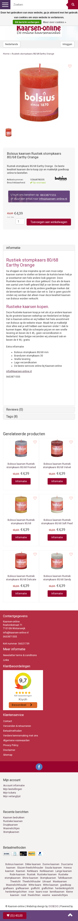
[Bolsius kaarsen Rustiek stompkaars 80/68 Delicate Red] (21, 560)
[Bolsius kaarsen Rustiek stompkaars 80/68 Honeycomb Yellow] (21, 504)
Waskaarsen (60, 881)
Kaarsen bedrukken (13, 817)
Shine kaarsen (30, 878)
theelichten (34, 895)
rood (23, 895)
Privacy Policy (10, 745)
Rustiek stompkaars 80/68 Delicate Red (21, 579)
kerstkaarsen (57, 891)
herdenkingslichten (16, 891)
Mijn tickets (9, 792)
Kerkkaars (32, 871)
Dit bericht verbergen (27, 22)
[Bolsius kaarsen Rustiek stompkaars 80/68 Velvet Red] (57, 448)
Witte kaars (35, 885)
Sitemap (7, 754)
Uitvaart (46, 881)
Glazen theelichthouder (30, 867)
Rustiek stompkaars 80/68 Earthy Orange (33, 54)
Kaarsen (20, 871)
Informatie (21, 481)
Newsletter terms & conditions (20, 655)
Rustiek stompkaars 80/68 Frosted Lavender (21, 467)
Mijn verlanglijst (12, 796)
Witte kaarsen (50, 885)
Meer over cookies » (54, 22)
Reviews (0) (14, 409)
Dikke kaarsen (33, 864)
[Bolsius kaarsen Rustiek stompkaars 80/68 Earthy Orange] (39, 93)
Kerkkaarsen (47, 871)
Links (6, 660)
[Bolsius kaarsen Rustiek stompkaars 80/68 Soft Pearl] (57, 504)
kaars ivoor (42, 891)
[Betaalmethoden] (23, 853)
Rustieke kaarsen (13, 821)
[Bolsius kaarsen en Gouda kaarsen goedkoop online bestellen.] (39, 28)
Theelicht (15, 881)
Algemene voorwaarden (16, 740)
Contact (7, 721)
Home (6, 54)
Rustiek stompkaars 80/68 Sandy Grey (57, 579)
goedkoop (65, 885)
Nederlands (11, 44)
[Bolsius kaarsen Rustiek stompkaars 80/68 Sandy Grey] (57, 560)
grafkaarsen (22, 888)
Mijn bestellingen (12, 789)
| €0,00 (16, 915)
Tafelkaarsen (65, 878)
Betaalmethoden (12, 730)
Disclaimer (9, 750)
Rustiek (31, 874)
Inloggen (67, 44)
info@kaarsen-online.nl (19, 371)
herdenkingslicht (64, 888)
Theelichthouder (31, 881)
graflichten (47, 888)
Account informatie (14, 785)
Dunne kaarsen (51, 864)
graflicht (35, 888)
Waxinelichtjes (11, 828)
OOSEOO (53, 906)
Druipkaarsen (10, 824)
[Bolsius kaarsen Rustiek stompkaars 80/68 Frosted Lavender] (21, 448)
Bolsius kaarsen (14, 864)
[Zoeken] (73, 4)
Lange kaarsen (63, 871)
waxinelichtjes (60, 895)
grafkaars (8, 888)
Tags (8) (12, 416)
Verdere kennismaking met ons (20, 735)
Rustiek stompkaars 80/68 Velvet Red (57, 467)
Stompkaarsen (11, 832)
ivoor (31, 891)
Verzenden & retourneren (17, 726)
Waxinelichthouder (16, 885)
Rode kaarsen (17, 874)
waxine (46, 895)
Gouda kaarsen (53, 867)
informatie (13, 248)
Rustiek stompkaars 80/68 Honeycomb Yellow (21, 523)
